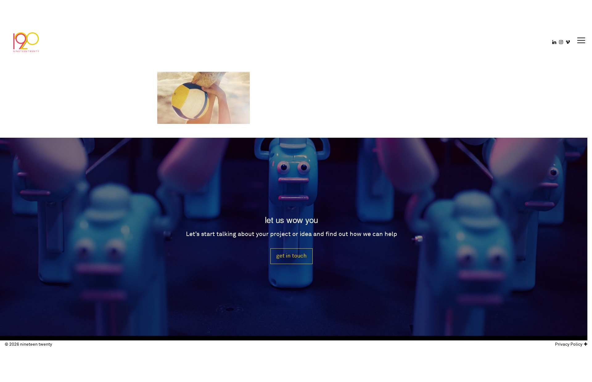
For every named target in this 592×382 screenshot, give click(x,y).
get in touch (291, 255)
